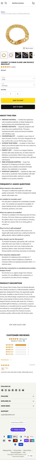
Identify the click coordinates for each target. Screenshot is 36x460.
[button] (4, 55)
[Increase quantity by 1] (17, 93)
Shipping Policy (7, 450)
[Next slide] (34, 55)
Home (3, 12)
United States (17, 422)
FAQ (24, 452)
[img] (5, 365)
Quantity (3, 89)
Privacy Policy (17, 450)
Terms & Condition (16, 452)
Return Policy (27, 450)
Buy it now (18, 107)
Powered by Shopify (18, 456)
